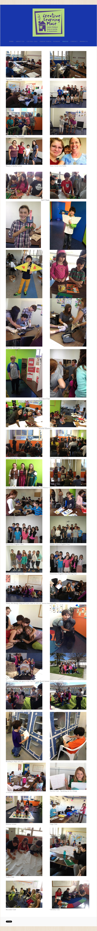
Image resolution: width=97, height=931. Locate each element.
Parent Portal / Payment (50, 41)
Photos (65, 41)
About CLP (20, 41)
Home (11, 41)
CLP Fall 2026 (32, 41)
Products (84, 41)
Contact (74, 41)
